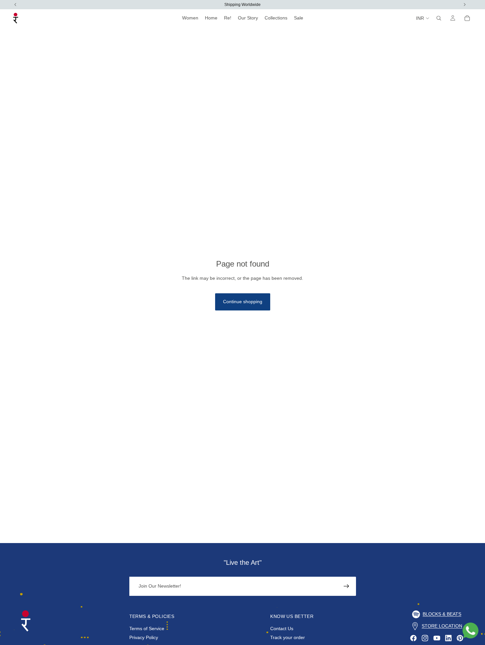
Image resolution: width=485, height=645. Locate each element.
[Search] (439, 18)
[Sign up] (346, 586)
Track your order (287, 637)
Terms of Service (146, 628)
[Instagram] (425, 638)
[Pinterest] (460, 638)
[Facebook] (413, 638)
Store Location (442, 626)
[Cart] (467, 18)
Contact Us (281, 628)
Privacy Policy (143, 637)
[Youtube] (437, 638)
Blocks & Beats (442, 614)
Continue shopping (242, 301)
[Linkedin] (448, 638)
